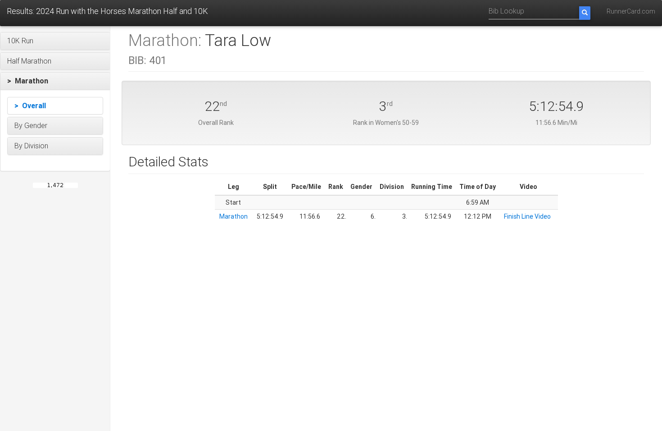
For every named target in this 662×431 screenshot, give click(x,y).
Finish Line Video (527, 216)
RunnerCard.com (631, 11)
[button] (55, 41)
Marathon (233, 216)
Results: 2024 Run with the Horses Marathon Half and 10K (107, 11)
